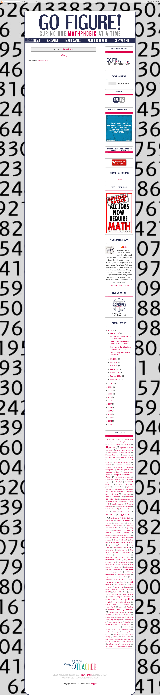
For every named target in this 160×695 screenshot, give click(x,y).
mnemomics (117, 567)
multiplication (128, 569)
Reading (130, 607)
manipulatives (117, 547)
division (114, 494)
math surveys (125, 557)
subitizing (117, 629)
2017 (110, 411)
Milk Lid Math (122, 564)
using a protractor (127, 641)
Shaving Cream (110, 617)
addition (127, 444)
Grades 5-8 (109, 520)
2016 (110, 414)
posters (107, 599)
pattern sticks (125, 589)
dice (122, 487)
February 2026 (116, 376)
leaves (116, 540)
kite (130, 535)
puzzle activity (111, 604)
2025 (110, 384)
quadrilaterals (110, 607)
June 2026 (114, 362)
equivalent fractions (126, 499)
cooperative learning (112, 479)
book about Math (110, 457)
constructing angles (123, 477)
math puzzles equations (123, 555)
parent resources (111, 589)
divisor (107, 497)
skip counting (115, 619)
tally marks (116, 634)
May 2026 (114, 366)
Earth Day (114, 499)
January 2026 (115, 379)
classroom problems (123, 470)
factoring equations (118, 504)
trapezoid (127, 639)
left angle (124, 540)
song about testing (115, 622)
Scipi (125, 247)
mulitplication (128, 567)
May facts (127, 560)
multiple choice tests (113, 569)
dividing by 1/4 (119, 489)
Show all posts (68, 49)
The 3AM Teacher (86, 675)
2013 (110, 424)
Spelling (127, 622)
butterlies (124, 460)
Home (64, 55)
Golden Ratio (126, 518)
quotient (122, 607)
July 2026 (114, 359)
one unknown (119, 584)
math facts (115, 552)
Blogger (94, 684)
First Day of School (111, 509)
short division (121, 617)
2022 (110, 394)
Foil (128, 511)
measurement (110, 562)
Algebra (110, 447)
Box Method (122, 457)
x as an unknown (126, 644)
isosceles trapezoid (120, 535)
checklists (108, 465)
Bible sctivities (125, 452)
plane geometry (128, 594)
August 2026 (115, 333)
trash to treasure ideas (112, 641)
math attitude (109, 550)
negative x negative (111, 577)
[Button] (119, 311)
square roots (126, 624)
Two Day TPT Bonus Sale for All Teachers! (121, 337)
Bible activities (112, 452)
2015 (110, 418)
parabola (128, 587)
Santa (129, 612)
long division (111, 545)
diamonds (116, 487)
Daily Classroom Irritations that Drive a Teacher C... (119, 343)
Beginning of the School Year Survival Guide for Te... (120, 348)
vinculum (110, 644)
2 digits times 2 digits (113, 439)
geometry (127, 514)
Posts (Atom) (43, 60)
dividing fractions (117, 492)
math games (125, 552)
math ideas (109, 555)
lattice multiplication (112, 537)
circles (128, 465)
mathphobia (109, 560)
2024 (110, 387)
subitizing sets (126, 629)
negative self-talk (124, 574)
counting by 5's (118, 482)
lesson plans (115, 542)
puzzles (126, 604)
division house (126, 494)
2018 (110, 407)
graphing (108, 523)
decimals (119, 484)
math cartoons (122, 550)
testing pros (109, 639)
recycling (111, 610)
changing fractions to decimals (121, 462)
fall (116, 506)
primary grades (117, 599)
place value (116, 594)
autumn (117, 450)
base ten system (127, 450)
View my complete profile (119, 285)
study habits (127, 627)
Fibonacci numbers (125, 506)
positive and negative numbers (119, 597)
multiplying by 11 (115, 572)
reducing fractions (124, 609)
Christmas (118, 465)
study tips (108, 629)
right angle (120, 612)
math (127, 547)
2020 (110, 401)
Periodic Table (117, 592)
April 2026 (114, 369)
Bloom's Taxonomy (112, 455)
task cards (125, 634)
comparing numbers (112, 472)
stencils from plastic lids (113, 627)
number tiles (121, 582)
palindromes (119, 587)
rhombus (111, 612)
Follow (119, 180)
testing (116, 637)
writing (117, 644)
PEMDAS (108, 592)
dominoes (115, 497)
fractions (109, 514)
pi (125, 592)
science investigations (122, 615)
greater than (119, 523)
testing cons (126, 637)
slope (122, 619)
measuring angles (125, 562)
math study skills (111, 557)
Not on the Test (118, 579)
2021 (110, 397)
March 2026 (115, 373)
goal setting (115, 518)
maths (119, 560)
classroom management (113, 467)
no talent (124, 577)
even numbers (112, 502)
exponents (123, 501)
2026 (110, 330)
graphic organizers (123, 520)
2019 (110, 404)
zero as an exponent (123, 646)
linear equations (127, 542)
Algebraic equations (126, 448)
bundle (115, 460)
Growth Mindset (118, 530)
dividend (110, 489)
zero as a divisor (110, 646)
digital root (129, 487)
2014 (110, 421)
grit (122, 528)
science (108, 615)
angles (109, 450)
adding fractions (114, 444)
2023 (110, 390)
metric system (110, 564)
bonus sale (126, 455)
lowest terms (122, 545)
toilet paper (118, 639)
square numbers (111, 624)
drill (122, 497)
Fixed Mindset (118, 511)
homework (108, 535)
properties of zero (123, 602)
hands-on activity (122, 533)
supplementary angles (112, 632)
